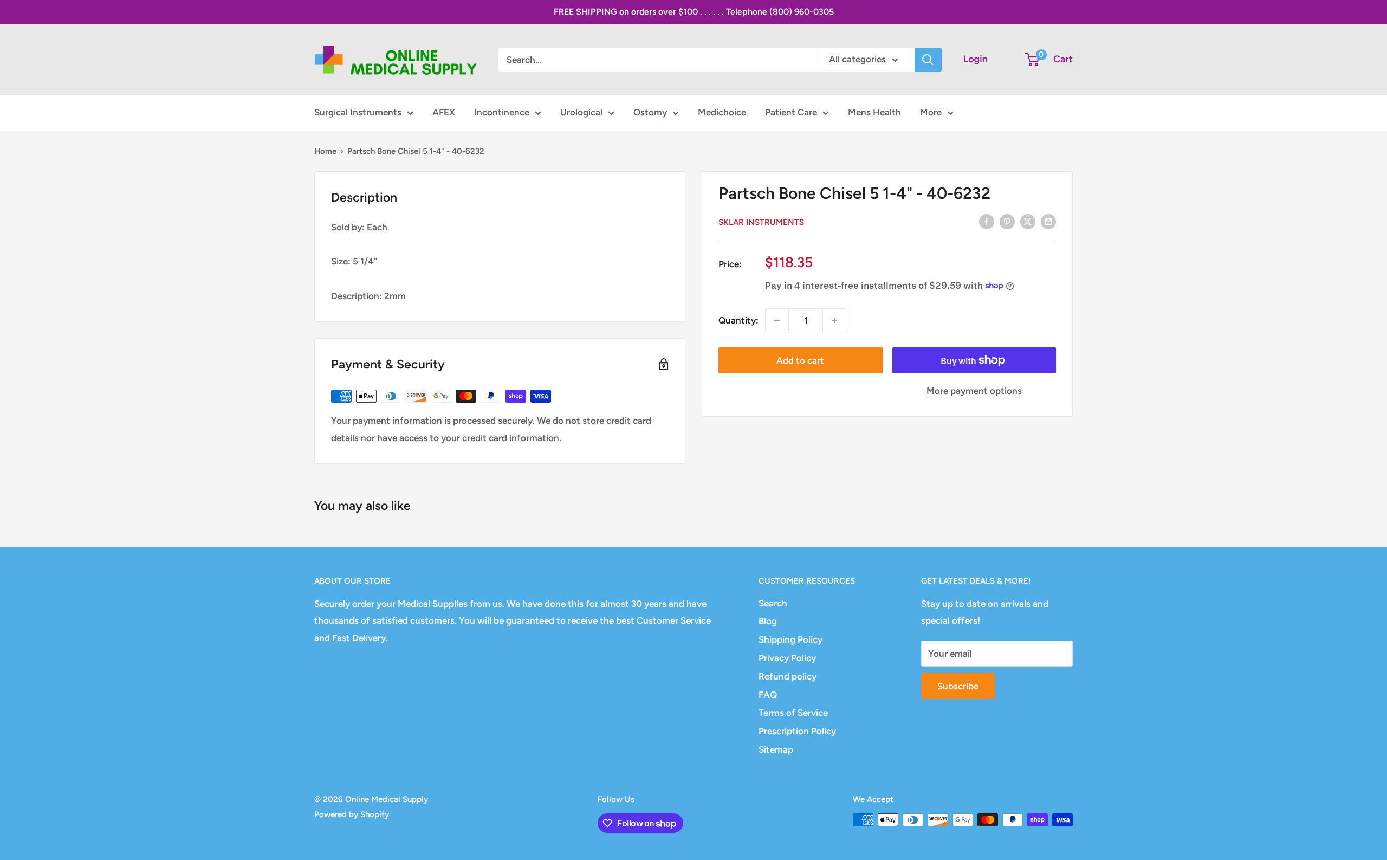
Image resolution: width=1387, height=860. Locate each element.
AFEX (443, 112)
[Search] (928, 60)
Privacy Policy (787, 657)
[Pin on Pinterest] (1007, 221)
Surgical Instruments (357, 112)
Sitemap (776, 749)
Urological (581, 112)
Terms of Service (793, 712)
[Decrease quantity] (777, 320)
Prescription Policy (797, 731)
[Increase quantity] (834, 320)
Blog (768, 621)
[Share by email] (1048, 221)
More (931, 112)
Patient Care (791, 112)
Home (325, 151)
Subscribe (957, 686)
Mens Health (874, 112)
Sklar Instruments (761, 222)
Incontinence (501, 112)
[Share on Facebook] (986, 221)
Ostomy (650, 112)
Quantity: (738, 319)
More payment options (974, 390)
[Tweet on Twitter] (1027, 221)
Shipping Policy (790, 639)
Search (773, 603)
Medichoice (722, 112)
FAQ (768, 694)
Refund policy (787, 676)
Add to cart (800, 360)
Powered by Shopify (351, 814)
